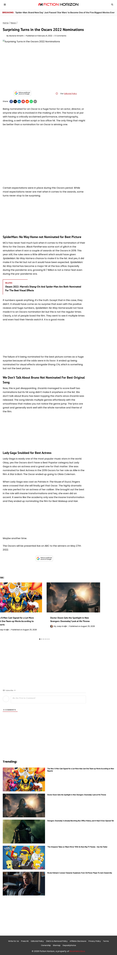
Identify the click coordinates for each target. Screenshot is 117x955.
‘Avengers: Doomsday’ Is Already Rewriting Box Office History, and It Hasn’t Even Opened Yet (80, 821)
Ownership (46, 945)
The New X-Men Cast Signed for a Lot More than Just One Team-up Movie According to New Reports (80, 770)
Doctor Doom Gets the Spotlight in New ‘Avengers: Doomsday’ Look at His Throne (76, 795)
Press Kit (25, 941)
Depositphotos (69, 945)
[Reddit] (27, 101)
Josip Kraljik (62, 626)
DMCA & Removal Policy (57, 941)
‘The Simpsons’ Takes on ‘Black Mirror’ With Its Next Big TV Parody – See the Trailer (77, 847)
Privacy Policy (94, 941)
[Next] (96, 610)
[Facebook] (11, 101)
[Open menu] (5, 4)
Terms (106, 941)
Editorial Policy (70, 93)
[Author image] (4, 35)
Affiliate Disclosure (78, 941)
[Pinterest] (23, 101)
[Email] (35, 101)
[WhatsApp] (31, 101)
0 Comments (60, 35)
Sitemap (56, 945)
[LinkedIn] (19, 101)
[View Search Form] (112, 5)
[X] (15, 101)
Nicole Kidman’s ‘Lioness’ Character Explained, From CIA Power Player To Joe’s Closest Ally (79, 873)
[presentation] (73, 597)
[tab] (39, 639)
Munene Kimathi (16, 35)
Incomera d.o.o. (77, 951)
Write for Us (13, 941)
